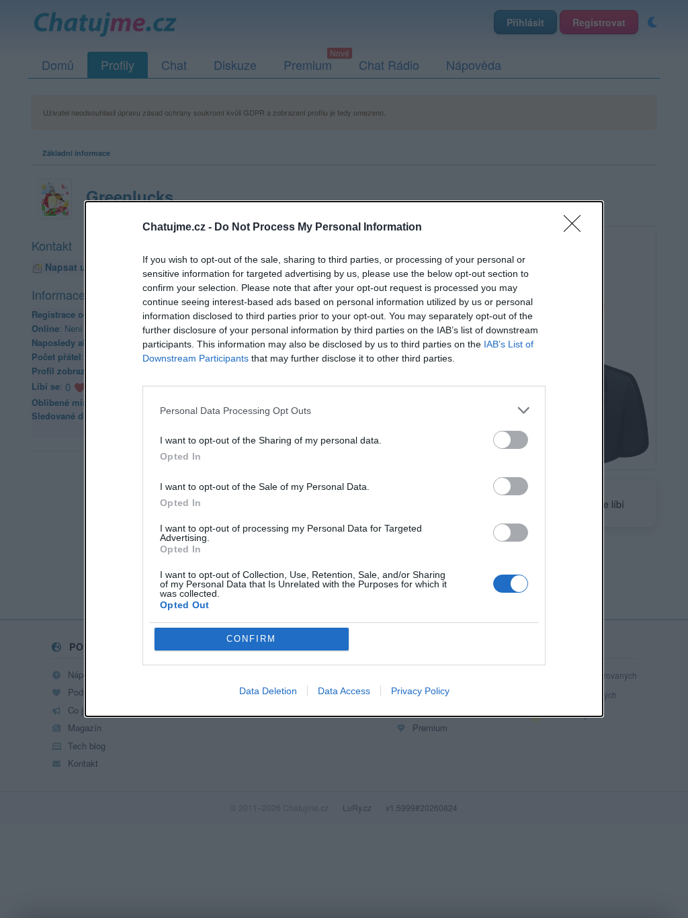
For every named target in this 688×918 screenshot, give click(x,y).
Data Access (344, 690)
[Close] (576, 228)
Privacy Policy (420, 690)
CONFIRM (251, 639)
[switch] (510, 440)
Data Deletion (268, 690)
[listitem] (344, 410)
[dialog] (344, 459)
